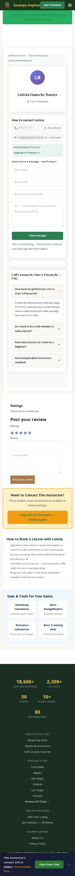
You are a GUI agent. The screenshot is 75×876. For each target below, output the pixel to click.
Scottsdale (37, 767)
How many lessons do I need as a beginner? (34, 344)
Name (14, 438)
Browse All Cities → (37, 801)
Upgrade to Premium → (27, 152)
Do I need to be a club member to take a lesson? (34, 329)
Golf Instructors (17, 55)
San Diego (37, 778)
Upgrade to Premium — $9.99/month (37, 517)
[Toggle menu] (70, 5)
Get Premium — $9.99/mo (37, 822)
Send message (37, 236)
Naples (37, 773)
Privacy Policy (37, 843)
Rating (14, 426)
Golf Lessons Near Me (37, 752)
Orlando (37, 784)
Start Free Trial (49, 864)
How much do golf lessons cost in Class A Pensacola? (34, 291)
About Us (37, 838)
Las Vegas (37, 790)
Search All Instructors (37, 746)
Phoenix (37, 796)
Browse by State (37, 740)
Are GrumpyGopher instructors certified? (33, 360)
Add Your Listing (38, 817)
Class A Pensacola (38, 55)
